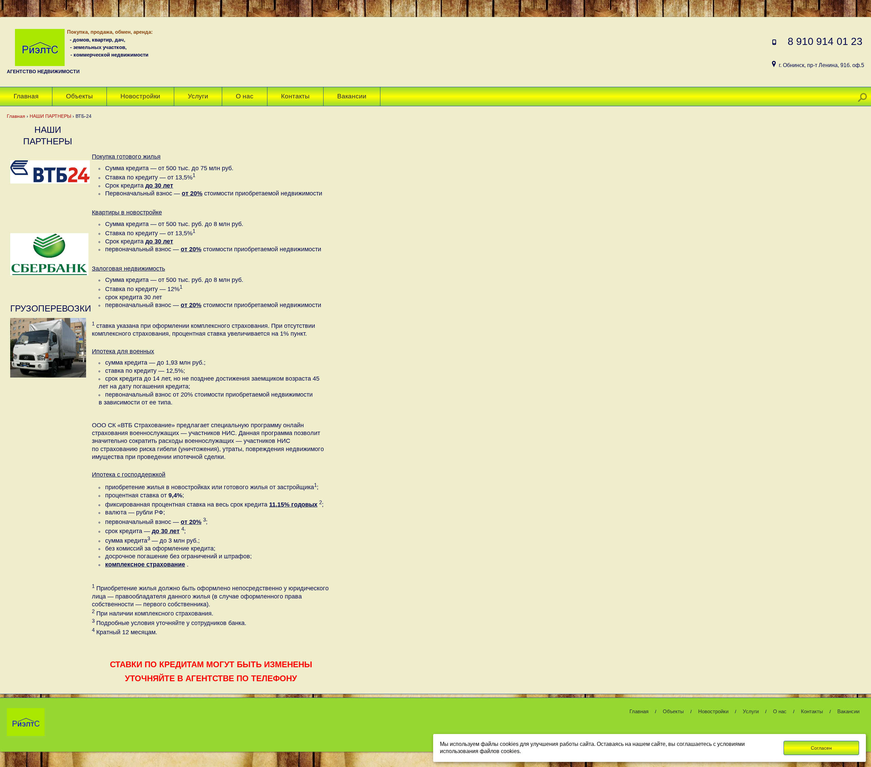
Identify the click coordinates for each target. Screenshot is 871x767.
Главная (16, 116)
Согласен (821, 748)
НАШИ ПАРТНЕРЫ (50, 116)
